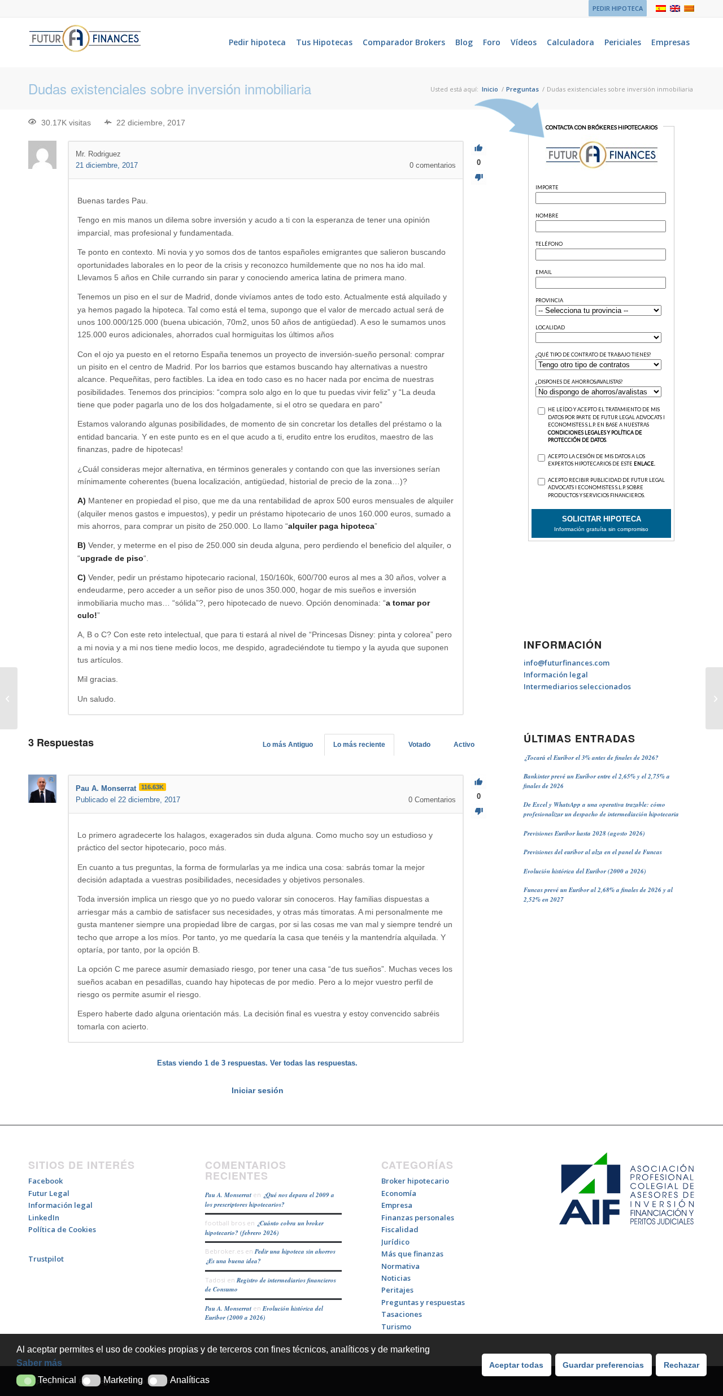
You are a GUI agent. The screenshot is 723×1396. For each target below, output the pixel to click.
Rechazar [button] (681, 1364)
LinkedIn (43, 1217)
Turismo (396, 1326)
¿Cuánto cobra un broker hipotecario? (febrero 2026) (264, 1228)
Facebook (45, 1181)
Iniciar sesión (258, 1090)
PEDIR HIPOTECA (618, 8)
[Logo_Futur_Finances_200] (84, 42)
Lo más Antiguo (288, 745)
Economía (398, 1193)
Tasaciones (401, 1314)
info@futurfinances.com (566, 663)
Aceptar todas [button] (516, 1364)
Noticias (396, 1278)
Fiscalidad (400, 1229)
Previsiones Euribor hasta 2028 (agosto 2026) (584, 833)
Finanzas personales (417, 1217)
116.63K (152, 787)
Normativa (400, 1266)
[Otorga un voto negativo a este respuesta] (478, 811)
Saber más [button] (39, 1363)
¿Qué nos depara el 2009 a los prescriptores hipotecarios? (269, 1199)
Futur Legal (48, 1193)
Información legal (556, 674)
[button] (26, 1380)
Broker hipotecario (415, 1181)
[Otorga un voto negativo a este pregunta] (478, 177)
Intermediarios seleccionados (577, 686)
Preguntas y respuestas (423, 1302)
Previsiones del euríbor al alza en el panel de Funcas (593, 851)
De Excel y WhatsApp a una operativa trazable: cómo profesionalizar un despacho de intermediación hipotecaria (601, 809)
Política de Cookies (62, 1229)
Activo (464, 745)
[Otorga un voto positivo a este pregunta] (478, 148)
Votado (419, 745)
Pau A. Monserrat (228, 1194)
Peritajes (397, 1290)
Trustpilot (46, 1259)
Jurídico (395, 1242)
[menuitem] (615, 8)
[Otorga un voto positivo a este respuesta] (478, 782)
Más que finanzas (412, 1254)
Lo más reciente (359, 745)
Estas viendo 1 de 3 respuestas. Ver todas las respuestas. (257, 1063)
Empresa (396, 1205)
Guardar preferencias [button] (603, 1364)
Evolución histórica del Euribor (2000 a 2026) (585, 871)
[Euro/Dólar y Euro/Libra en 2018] (9, 698)
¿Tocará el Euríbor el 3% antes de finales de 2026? (591, 757)
